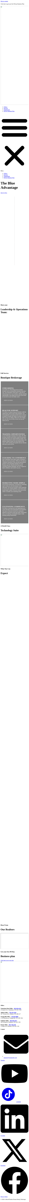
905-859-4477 (13, 1020)
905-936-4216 (17, 1008)
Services (6, 108)
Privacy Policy (4, 1196)
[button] (14, 142)
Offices (5, 107)
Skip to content (4, 1)
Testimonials (7, 109)
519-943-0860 (14, 1016)
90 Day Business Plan (9, 111)
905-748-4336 (12, 1024)
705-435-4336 (12, 1012)
